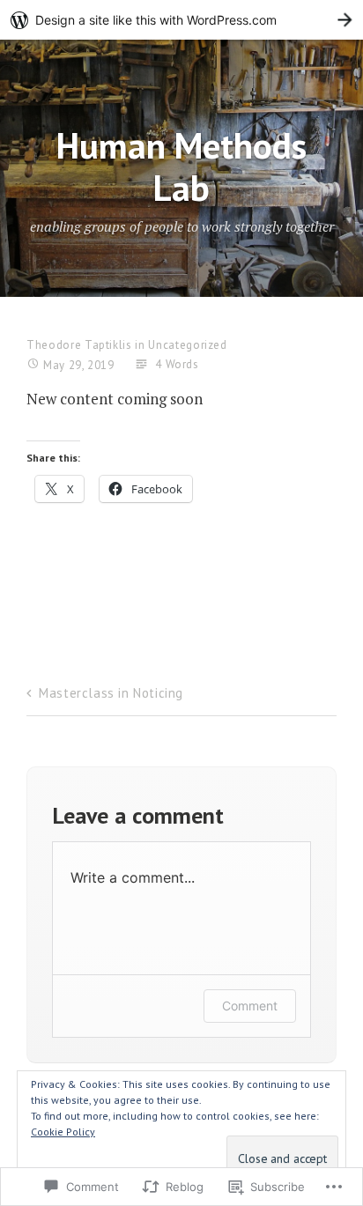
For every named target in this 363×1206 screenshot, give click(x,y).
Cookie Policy (63, 1131)
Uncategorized (187, 344)
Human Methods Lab (181, 166)
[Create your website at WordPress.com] (181, 20)
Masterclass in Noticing (111, 692)
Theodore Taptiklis (79, 344)
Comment (250, 1005)
